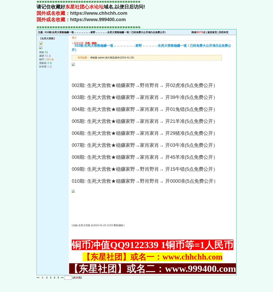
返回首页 (212, 32)
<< (38, 277)
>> (62, 277)
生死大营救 (48, 38)
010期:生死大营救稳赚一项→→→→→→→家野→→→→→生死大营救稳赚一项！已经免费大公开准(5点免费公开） (106, 32)
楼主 (74, 37)
